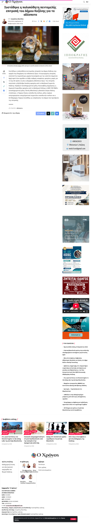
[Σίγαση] (84, 311)
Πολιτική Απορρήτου (50, 518)
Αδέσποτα (20, 108)
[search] (84, 2)
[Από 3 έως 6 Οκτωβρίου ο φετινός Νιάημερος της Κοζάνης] (79, 428)
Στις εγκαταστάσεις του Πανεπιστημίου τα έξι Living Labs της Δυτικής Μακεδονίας (12, 439)
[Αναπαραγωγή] (65, 311)
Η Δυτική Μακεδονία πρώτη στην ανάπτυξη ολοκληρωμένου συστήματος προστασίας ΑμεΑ (75, 353)
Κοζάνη (5, 431)
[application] (75, 305)
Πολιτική (5, 433)
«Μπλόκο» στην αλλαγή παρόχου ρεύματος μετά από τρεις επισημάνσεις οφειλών (74, 397)
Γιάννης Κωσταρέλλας (24, 471)
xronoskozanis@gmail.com (14, 505)
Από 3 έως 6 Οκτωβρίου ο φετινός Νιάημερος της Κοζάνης (77, 439)
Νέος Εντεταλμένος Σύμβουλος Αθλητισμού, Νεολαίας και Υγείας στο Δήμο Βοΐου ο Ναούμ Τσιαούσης (74, 360)
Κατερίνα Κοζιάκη (23, 482)
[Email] (44, 21)
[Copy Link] (47, 21)
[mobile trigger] (3, 2)
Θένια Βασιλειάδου (34, 471)
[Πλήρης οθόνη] (87, 311)
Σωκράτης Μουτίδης (17, 19)
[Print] (49, 21)
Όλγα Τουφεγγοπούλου (31, 482)
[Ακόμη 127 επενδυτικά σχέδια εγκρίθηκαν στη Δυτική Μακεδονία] (56, 428)
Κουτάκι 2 (11, 431)
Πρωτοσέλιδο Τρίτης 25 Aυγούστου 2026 (76, 347)
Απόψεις (27, 431)
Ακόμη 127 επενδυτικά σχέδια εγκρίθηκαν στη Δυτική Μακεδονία (56, 439)
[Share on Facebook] (38, 21)
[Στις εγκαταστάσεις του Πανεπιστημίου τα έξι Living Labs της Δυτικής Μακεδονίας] (12, 428)
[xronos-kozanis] (14, 2)
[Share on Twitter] (41, 21)
